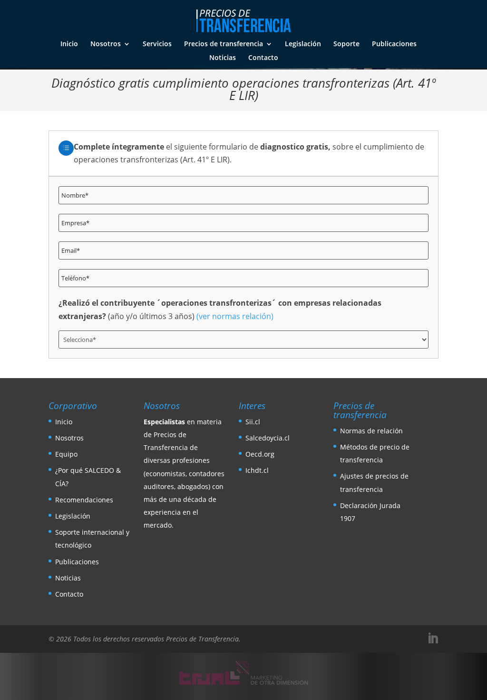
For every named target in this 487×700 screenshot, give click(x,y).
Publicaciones (394, 44)
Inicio (69, 44)
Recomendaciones (84, 499)
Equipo (66, 454)
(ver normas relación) (234, 316)
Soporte (346, 44)
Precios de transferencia (223, 44)
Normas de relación (371, 430)
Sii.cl (252, 421)
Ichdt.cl (257, 470)
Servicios (157, 44)
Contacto (263, 58)
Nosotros (105, 44)
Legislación (303, 44)
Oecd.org (259, 454)
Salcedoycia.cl (267, 437)
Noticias (222, 58)
